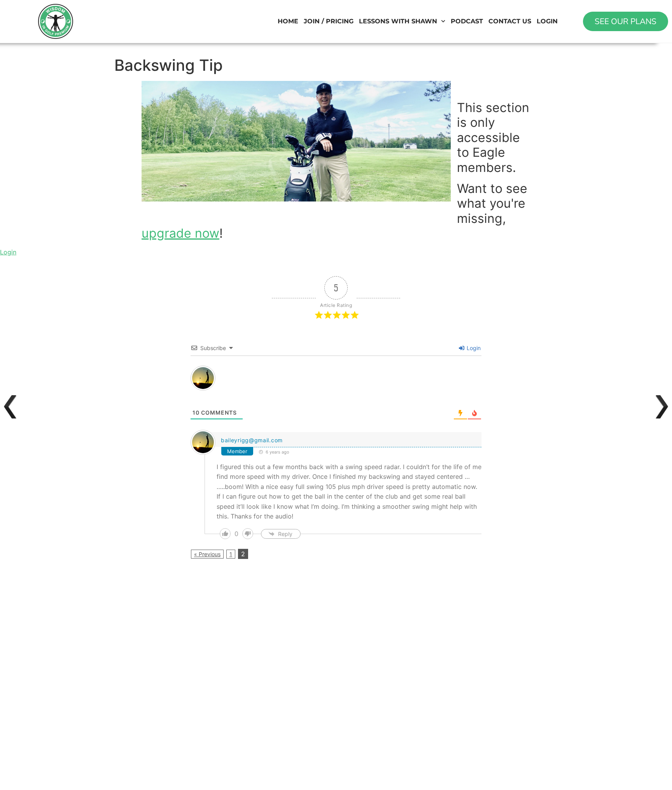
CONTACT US (509, 21)
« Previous (207, 554)
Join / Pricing (329, 21)
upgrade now (180, 233)
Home (288, 21)
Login (547, 21)
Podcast (467, 21)
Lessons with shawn (398, 21)
